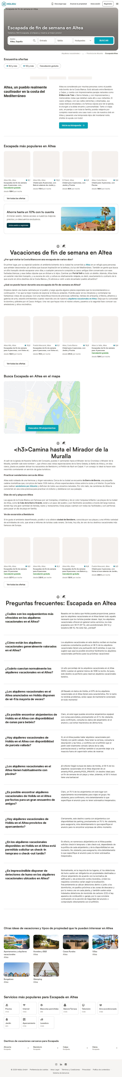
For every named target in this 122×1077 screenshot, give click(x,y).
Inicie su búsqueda (71, 125)
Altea (88, 264)
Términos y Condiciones (71, 1070)
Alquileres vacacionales (70, 53)
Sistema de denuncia (61, 1073)
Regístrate (108, 4)
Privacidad (86, 1070)
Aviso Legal (55, 1070)
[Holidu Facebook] (66, 1064)
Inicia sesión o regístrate (18, 225)
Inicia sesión (95, 4)
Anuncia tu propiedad (78, 4)
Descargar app (60, 4)
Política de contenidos (101, 1070)
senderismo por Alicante (26, 486)
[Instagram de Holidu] (56, 1064)
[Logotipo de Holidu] (13, 4)
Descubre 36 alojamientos (42, 428)
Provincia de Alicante (95, 53)
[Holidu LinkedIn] (61, 1064)
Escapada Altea (111, 53)
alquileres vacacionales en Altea (82, 298)
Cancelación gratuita (49, 66)
